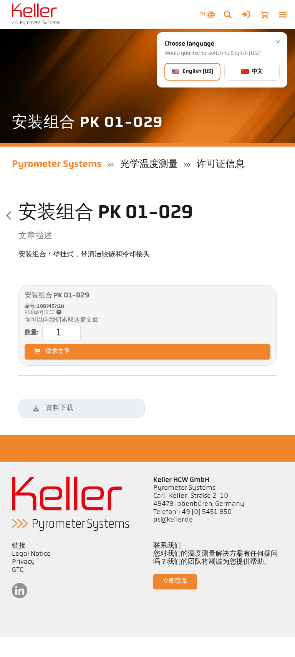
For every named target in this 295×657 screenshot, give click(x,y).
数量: (31, 333)
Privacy (23, 562)
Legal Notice (31, 554)
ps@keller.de (173, 520)
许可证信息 (221, 164)
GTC (17, 570)
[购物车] (264, 14)
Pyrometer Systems (56, 164)
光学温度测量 (149, 164)
